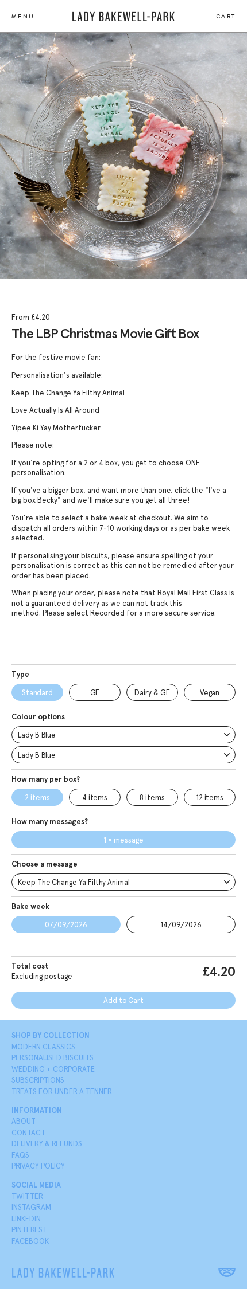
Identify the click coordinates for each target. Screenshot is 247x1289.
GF (95, 692)
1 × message (123, 840)
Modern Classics (43, 1047)
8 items (152, 797)
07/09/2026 (66, 924)
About (23, 1121)
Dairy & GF (151, 692)
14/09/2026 (181, 924)
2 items (37, 797)
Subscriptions (37, 1080)
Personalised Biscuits (52, 1057)
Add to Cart (123, 1000)
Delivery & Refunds (46, 1143)
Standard (37, 692)
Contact (28, 1133)
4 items (95, 797)
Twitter (27, 1196)
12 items (209, 797)
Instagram (31, 1207)
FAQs (20, 1155)
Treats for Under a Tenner (61, 1091)
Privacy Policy (38, 1166)
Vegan (210, 692)
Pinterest (29, 1229)
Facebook (30, 1241)
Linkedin (26, 1219)
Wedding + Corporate (53, 1069)
